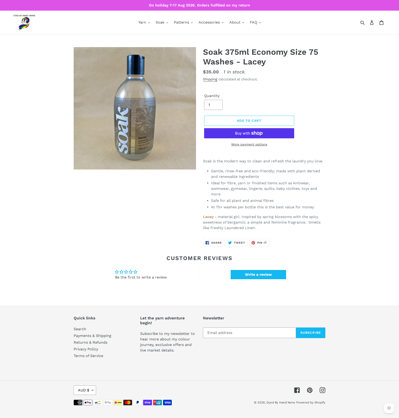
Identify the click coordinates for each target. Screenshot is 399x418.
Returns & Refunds (90, 342)
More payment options (249, 144)
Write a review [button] (258, 274)
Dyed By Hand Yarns (280, 402)
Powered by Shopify (310, 402)
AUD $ (83, 390)
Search (80, 329)
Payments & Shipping (92, 335)
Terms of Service (88, 356)
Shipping (210, 79)
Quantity (212, 96)
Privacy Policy (86, 349)
